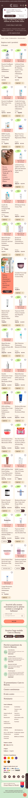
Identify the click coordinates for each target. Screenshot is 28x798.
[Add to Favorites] (12, 50)
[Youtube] (23, 776)
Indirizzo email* (8, 614)
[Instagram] (5, 776)
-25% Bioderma (18, 730)
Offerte (6, 730)
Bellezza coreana (19, 736)
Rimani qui (21, 16)
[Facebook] (9, 776)
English (12, 751)
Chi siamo (6, 707)
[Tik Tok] (14, 776)
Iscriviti (14, 621)
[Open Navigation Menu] (2, 5)
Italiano (6, 751)
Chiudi (25, 10)
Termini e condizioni (17, 714)
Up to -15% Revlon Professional (8, 733)
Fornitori (16, 722)
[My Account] (21, 5)
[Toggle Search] (5, 5)
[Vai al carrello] (23, 5)
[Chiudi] (27, 774)
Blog (5, 709)
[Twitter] (18, 776)
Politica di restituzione (7, 722)
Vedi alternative (6, 568)
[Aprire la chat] (25, 795)
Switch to (10, 16)
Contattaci (17, 707)
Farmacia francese (6, 737)
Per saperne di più (15, 33)
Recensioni (7, 717)
